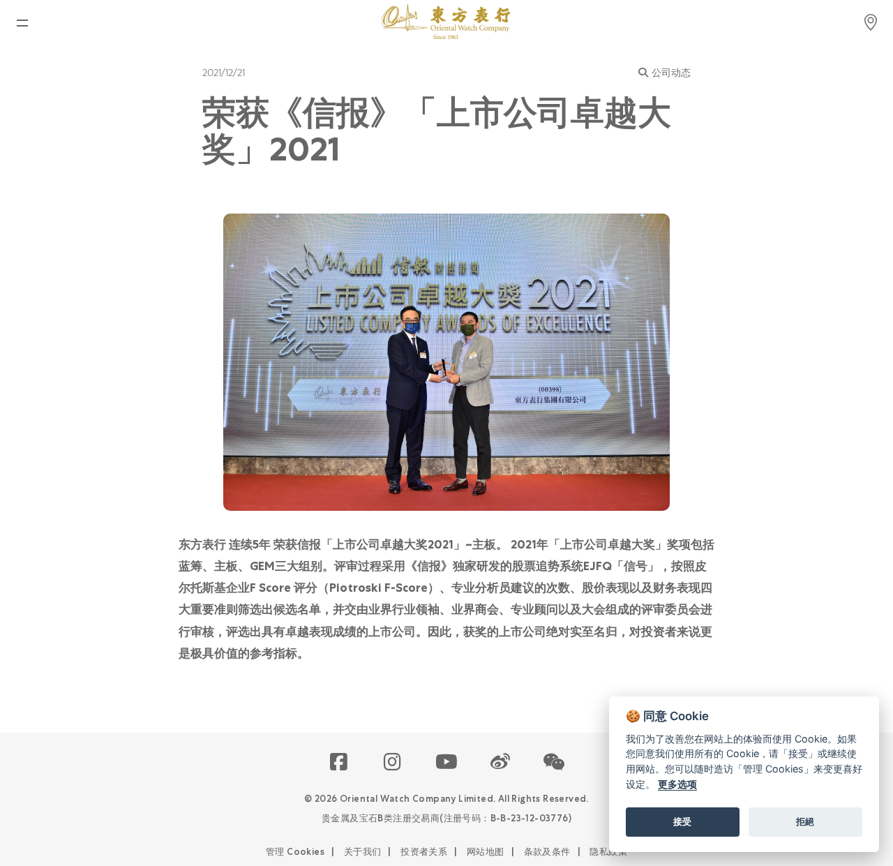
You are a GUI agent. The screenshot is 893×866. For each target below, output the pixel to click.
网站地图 (485, 852)
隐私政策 (608, 852)
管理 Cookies (295, 852)
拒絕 (805, 821)
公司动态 (671, 72)
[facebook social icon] (339, 762)
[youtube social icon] (447, 762)
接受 (682, 821)
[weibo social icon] (500, 762)
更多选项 (677, 784)
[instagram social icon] (393, 762)
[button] (554, 762)
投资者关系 (423, 852)
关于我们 (363, 852)
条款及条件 (547, 852)
